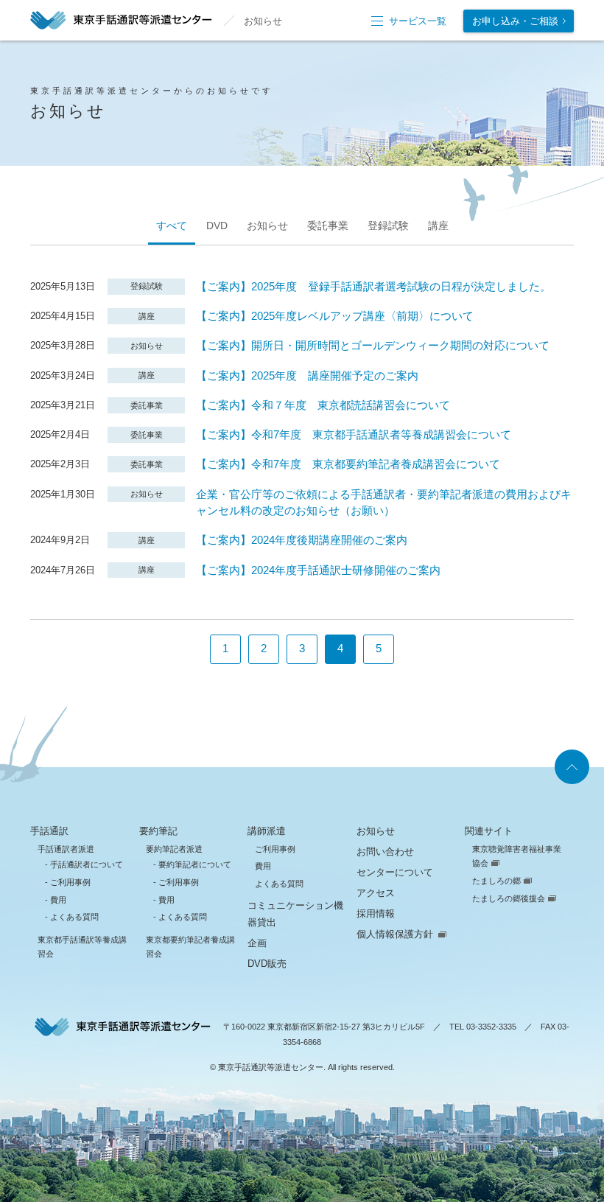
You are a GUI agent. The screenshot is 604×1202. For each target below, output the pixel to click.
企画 (257, 942)
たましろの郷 (496, 880)
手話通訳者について (86, 864)
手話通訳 (49, 830)
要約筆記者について (194, 864)
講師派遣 (266, 830)
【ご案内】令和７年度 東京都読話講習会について (323, 405)
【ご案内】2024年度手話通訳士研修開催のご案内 (318, 570)
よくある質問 (74, 916)
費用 (58, 899)
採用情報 (376, 913)
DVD (217, 225)
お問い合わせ (385, 851)
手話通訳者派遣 (66, 849)
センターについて (395, 872)
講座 (438, 225)
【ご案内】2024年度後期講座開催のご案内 (301, 540)
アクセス (376, 892)
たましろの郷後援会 (508, 898)
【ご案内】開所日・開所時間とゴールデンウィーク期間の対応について (372, 346)
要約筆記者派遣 (174, 849)
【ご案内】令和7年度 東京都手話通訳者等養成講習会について (353, 435)
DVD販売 (267, 963)
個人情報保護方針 (395, 934)
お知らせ (267, 225)
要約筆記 (158, 830)
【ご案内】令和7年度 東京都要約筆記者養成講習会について (348, 464)
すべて (171, 225)
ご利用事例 (70, 882)
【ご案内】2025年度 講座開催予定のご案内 (307, 376)
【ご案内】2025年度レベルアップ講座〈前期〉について (335, 316)
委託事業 (327, 225)
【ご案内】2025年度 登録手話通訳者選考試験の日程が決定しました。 (373, 287)
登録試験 (388, 225)
